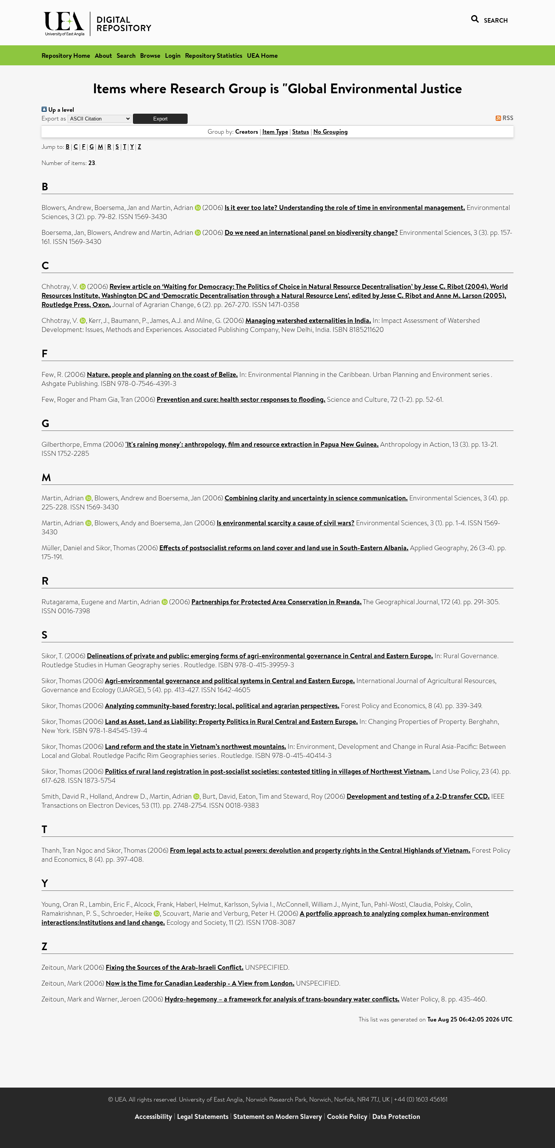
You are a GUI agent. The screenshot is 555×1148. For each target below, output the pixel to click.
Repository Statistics (213, 55)
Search (126, 55)
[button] (160, 119)
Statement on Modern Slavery (277, 1116)
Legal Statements (202, 1116)
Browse (150, 55)
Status (300, 131)
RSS (507, 118)
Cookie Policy (347, 1116)
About (103, 55)
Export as (54, 118)
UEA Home (262, 55)
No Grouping (330, 131)
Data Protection (396, 1116)
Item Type (275, 131)
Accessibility (153, 1116)
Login (172, 55)
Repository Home (66, 55)
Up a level (60, 109)
